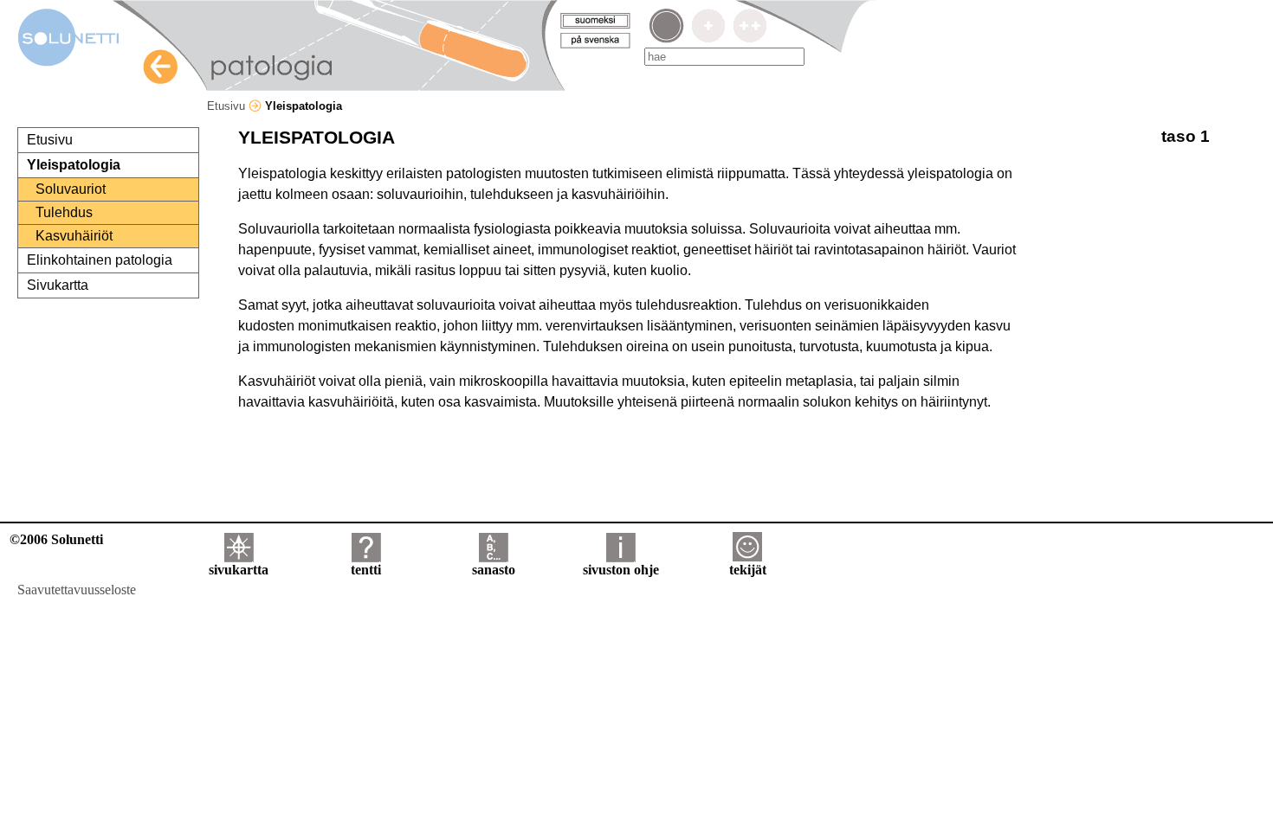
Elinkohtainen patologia (99, 260)
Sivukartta (57, 285)
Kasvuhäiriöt (74, 235)
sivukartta (238, 569)
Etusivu (228, 105)
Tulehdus (64, 212)
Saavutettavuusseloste (76, 589)
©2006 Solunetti (56, 539)
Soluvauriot (71, 189)
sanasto (493, 569)
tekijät (747, 569)
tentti (366, 569)
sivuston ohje (621, 569)
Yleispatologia (73, 164)
